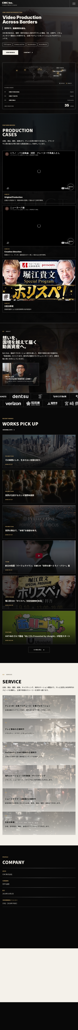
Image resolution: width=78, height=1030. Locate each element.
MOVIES (11, 1022)
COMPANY (33, 1022)
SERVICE (25, 1022)
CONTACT (27, 52)
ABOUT (4, 1022)
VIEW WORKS (10, 52)
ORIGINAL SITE (7, 430)
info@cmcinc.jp (8, 941)
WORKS (18, 1022)
